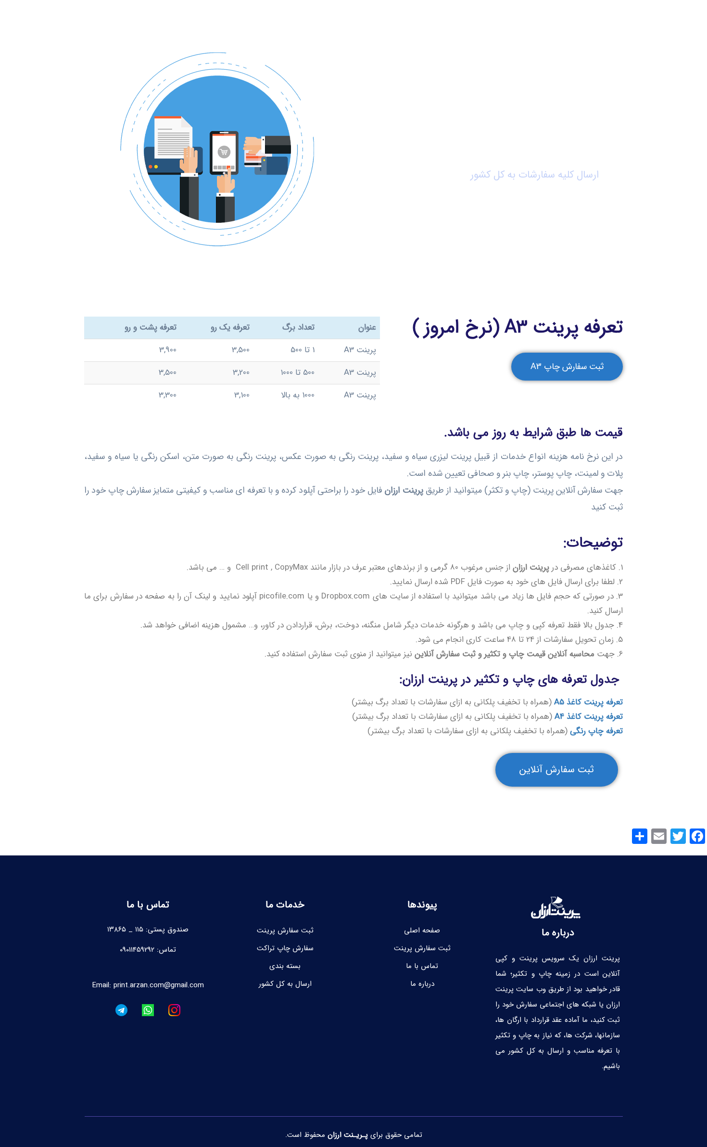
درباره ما (129, 19)
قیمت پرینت (471, 19)
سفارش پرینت (409, 19)
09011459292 (137, 950)
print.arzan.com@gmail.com (159, 985)
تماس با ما (168, 19)
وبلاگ (510, 19)
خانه (536, 19)
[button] (567, 367)
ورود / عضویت (229, 19)
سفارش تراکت (356, 19)
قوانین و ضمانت (298, 19)
